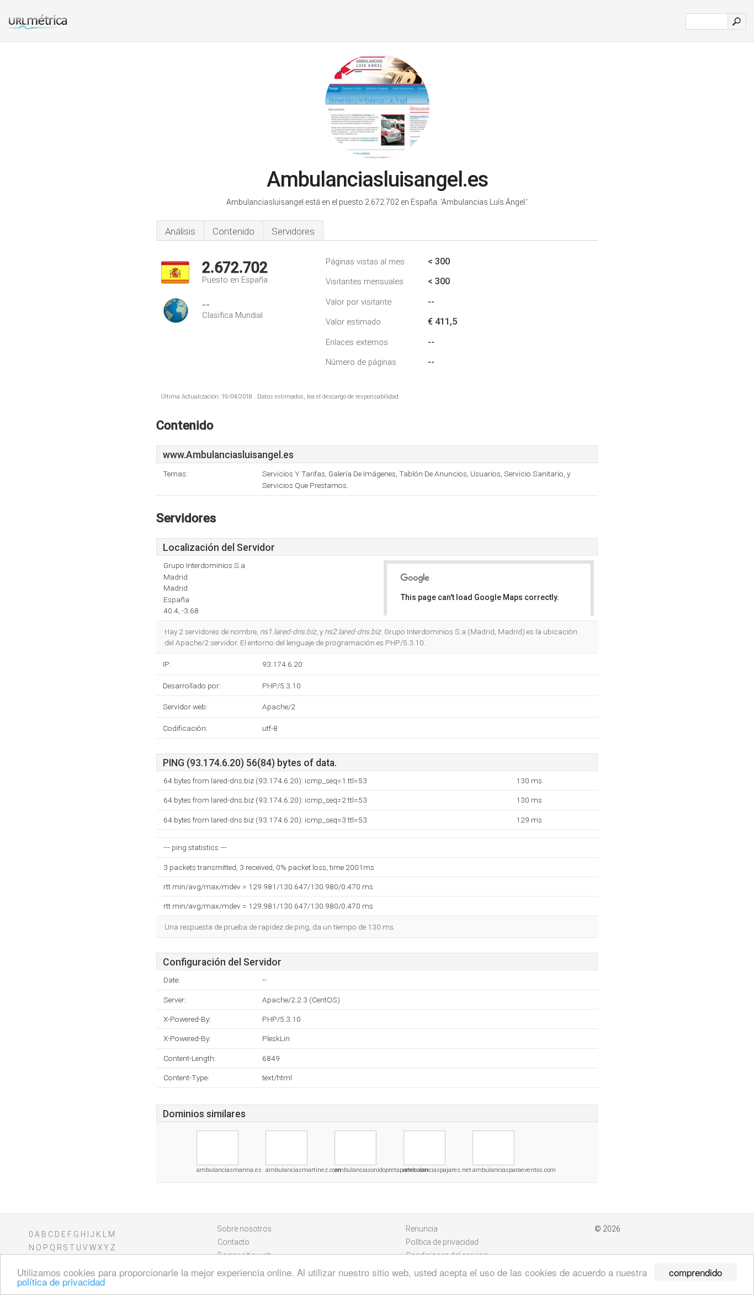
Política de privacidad (442, 1242)
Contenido (233, 231)
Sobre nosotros (244, 1228)
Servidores (293, 231)
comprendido (695, 1272)
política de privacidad (61, 1281)
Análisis (180, 231)
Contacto (233, 1242)
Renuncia (422, 1228)
